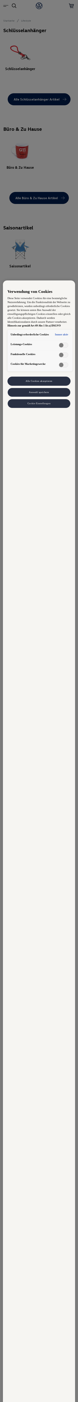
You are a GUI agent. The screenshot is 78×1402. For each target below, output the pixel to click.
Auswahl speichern (39, 392)
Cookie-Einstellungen (39, 403)
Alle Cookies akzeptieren (39, 381)
